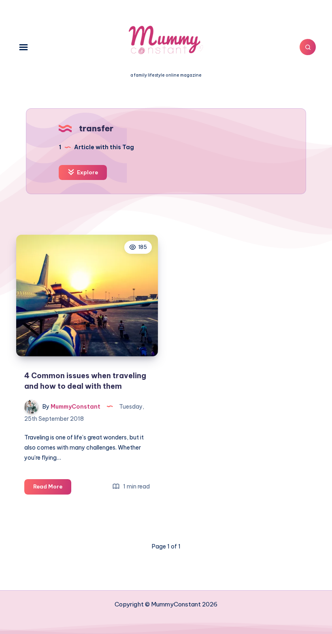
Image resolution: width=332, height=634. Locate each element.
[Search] (308, 47)
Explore (87, 172)
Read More (52, 488)
